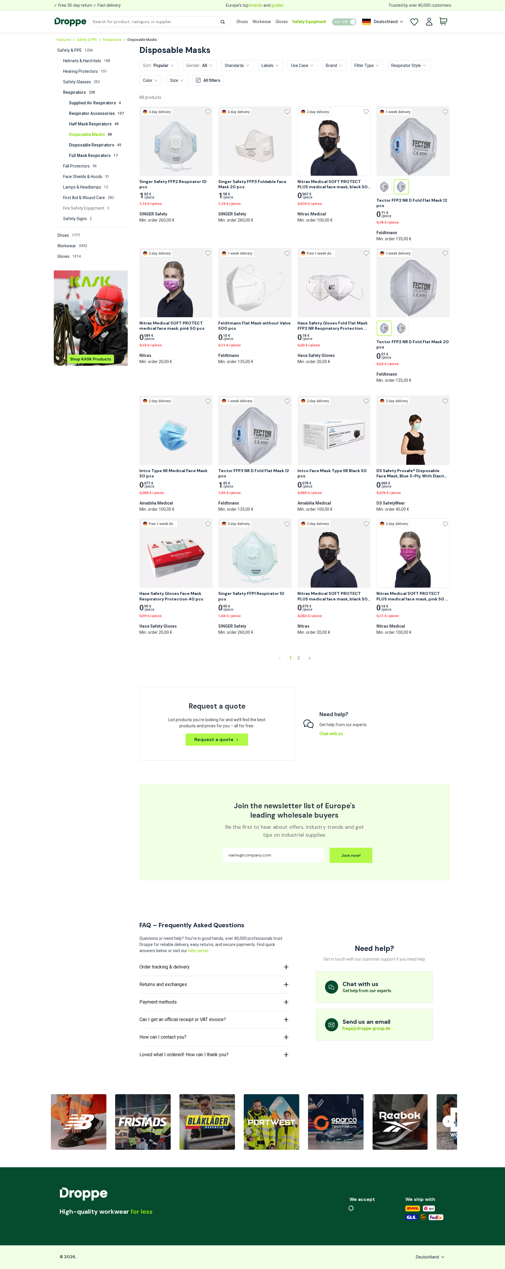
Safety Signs (77, 218)
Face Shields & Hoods (86, 176)
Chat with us (331, 733)
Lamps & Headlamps (85, 187)
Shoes (242, 21)
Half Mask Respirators (94, 124)
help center (198, 950)
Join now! (351, 855)
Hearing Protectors (85, 71)
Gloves (282, 21)
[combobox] (159, 21)
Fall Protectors (80, 166)
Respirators (112, 40)
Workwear (261, 21)
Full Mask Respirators (93, 155)
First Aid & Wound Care (88, 197)
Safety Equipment (309, 21)
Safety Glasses (81, 82)
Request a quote (214, 739)
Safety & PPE (87, 40)
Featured (64, 40)
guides (277, 5)
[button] (223, 22)
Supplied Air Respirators (95, 103)
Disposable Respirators (95, 145)
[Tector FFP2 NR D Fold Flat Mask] (384, 186)
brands (256, 5)
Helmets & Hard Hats (86, 60)
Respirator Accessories (96, 113)
